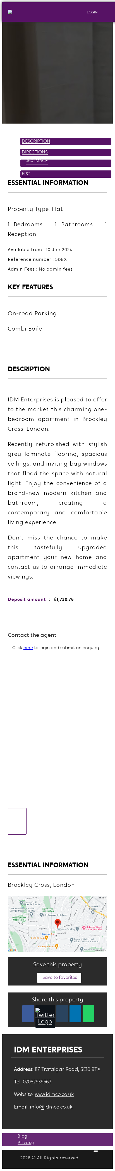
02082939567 (37, 1082)
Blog (23, 1136)
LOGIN (92, 12)
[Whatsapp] (88, 1013)
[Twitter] (45, 1016)
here (28, 648)
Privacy (26, 1143)
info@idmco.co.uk (51, 1107)
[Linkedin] (75, 1013)
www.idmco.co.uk (54, 1094)
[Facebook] (28, 1013)
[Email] (62, 1013)
